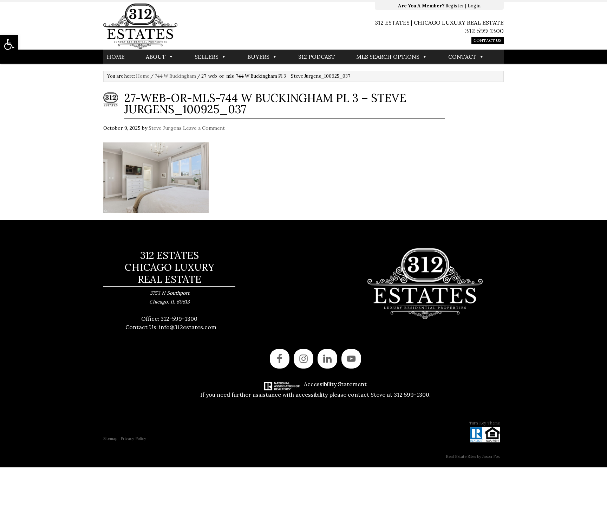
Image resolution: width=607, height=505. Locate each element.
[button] (9, 44)
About (156, 56)
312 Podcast (316, 56)
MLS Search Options (387, 56)
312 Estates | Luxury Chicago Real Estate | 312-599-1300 (203, 26)
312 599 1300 (484, 31)
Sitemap (110, 438)
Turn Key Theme (484, 423)
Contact (462, 56)
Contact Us (488, 40)
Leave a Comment (204, 128)
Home (116, 56)
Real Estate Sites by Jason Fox (473, 456)
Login (474, 6)
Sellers (206, 56)
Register (454, 6)
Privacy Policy (133, 438)
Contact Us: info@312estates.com (170, 327)
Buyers (258, 56)
